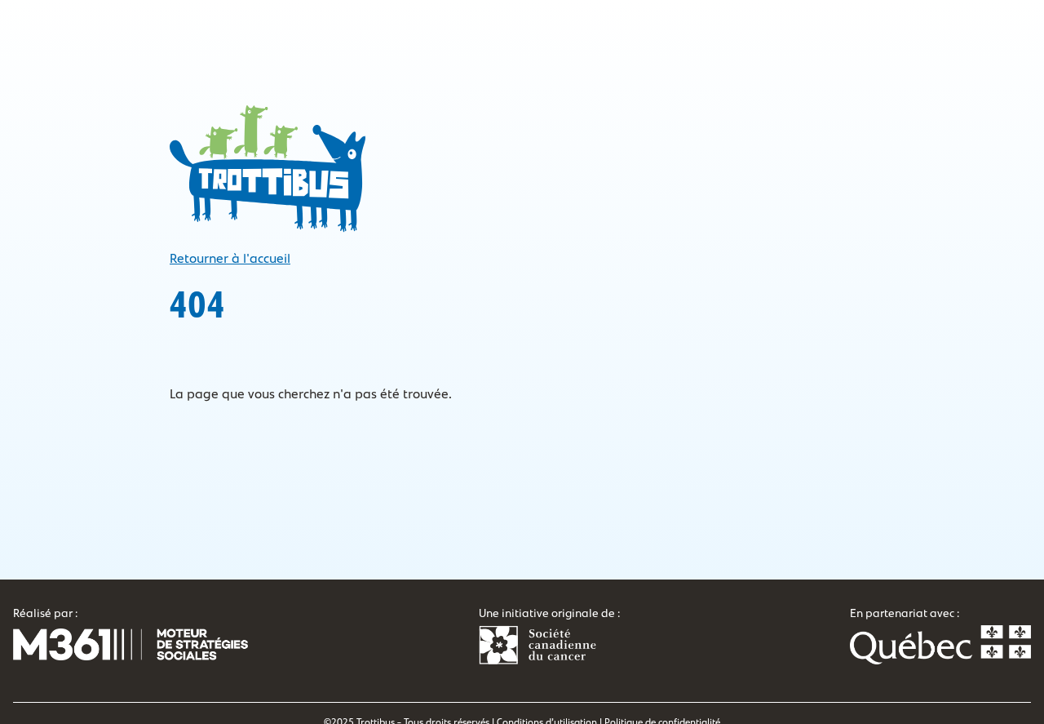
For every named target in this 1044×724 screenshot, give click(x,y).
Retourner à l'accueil (230, 258)
